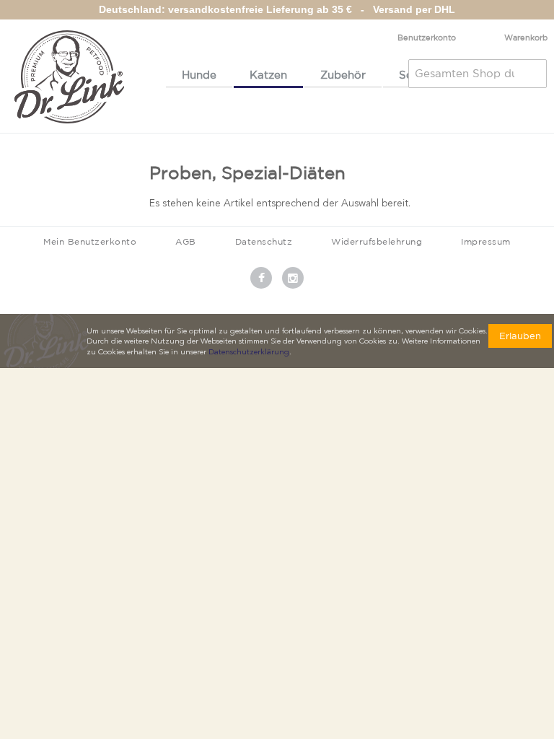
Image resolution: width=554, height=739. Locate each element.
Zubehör (343, 75)
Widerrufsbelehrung (376, 241)
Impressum (486, 241)
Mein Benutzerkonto (89, 241)
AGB (185, 241)
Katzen (268, 75)
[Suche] (532, 73)
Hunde (199, 75)
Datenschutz (264, 241)
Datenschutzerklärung (248, 353)
